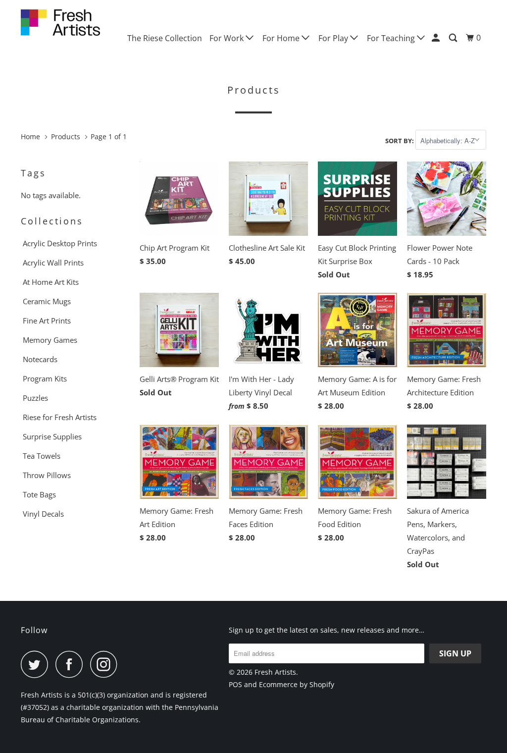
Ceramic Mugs (47, 301)
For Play (334, 38)
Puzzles (35, 398)
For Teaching (392, 38)
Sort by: (400, 140)
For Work (227, 38)
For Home (282, 38)
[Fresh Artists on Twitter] (37, 664)
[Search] (453, 38)
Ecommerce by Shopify (296, 684)
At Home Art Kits (51, 282)
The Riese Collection (164, 38)
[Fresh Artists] (60, 22)
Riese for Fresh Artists (60, 417)
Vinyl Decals (43, 514)
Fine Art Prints (47, 320)
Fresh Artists (275, 672)
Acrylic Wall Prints (53, 263)
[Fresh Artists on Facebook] (71, 664)
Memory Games (50, 340)
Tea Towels (41, 456)
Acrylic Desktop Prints (60, 243)
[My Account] (436, 38)
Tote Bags (39, 494)
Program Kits (45, 378)
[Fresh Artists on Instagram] (106, 664)
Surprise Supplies (52, 436)
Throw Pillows (47, 475)
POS (235, 684)
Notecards (40, 359)
